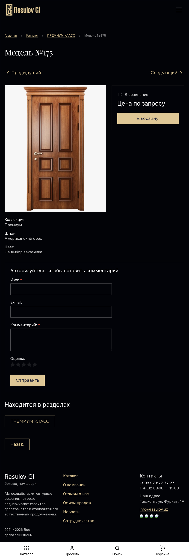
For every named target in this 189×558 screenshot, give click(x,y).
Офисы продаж (77, 502)
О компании (74, 485)
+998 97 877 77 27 (157, 483)
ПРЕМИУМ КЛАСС (61, 35)
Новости (71, 511)
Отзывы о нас (76, 494)
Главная (11, 35)
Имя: (16, 280)
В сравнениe (136, 94)
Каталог (32, 35)
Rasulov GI (19, 476)
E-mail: (16, 303)
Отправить (27, 380)
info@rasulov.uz (154, 509)
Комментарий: (25, 325)
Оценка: (17, 359)
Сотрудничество (78, 520)
